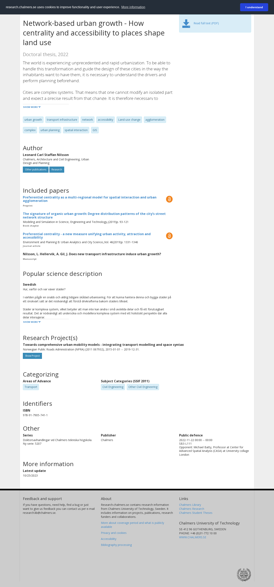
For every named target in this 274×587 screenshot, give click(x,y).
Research (57, 169)
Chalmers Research (191, 509)
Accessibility (108, 539)
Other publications (35, 169)
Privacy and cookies (114, 533)
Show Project (32, 355)
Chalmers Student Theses (195, 513)
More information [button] (133, 7)
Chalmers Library (190, 505)
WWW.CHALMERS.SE (192, 537)
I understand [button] (254, 7)
